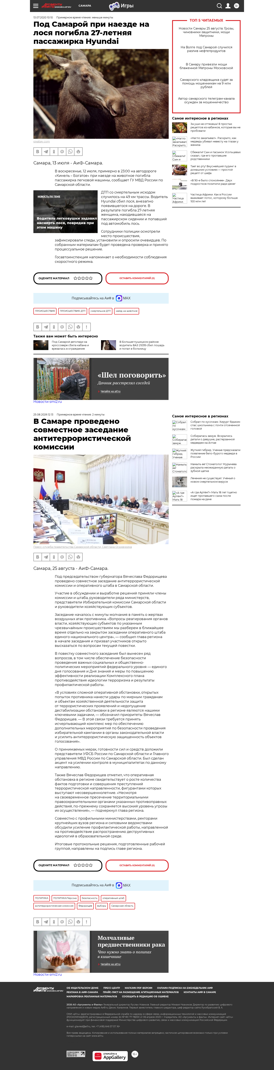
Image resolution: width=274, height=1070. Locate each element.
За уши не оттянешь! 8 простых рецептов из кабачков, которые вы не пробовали (215, 127)
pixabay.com (41, 141)
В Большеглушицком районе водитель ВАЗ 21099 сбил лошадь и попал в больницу (141, 345)
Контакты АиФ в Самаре (200, 992)
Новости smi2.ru (47, 402)
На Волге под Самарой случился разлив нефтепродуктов (206, 49)
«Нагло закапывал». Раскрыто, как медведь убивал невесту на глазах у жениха (214, 141)
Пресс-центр (111, 988)
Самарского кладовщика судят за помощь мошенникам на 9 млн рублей (206, 83)
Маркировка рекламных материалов (92, 996)
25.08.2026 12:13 (43, 414)
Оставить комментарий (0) (137, 278)
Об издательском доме (82, 988)
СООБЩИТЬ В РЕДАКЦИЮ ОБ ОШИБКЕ (145, 996)
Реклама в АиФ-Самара (82, 992)
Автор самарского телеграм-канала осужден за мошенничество (206, 100)
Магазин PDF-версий (138, 988)
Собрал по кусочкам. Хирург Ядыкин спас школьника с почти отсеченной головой (215, 425)
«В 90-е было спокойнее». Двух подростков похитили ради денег (213, 182)
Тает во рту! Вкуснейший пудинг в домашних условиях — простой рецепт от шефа (213, 170)
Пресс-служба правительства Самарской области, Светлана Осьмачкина (82, 546)
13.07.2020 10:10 (43, 17)
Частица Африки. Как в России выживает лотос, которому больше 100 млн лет (214, 198)
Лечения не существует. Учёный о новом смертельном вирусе (213, 480)
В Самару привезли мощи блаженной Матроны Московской (206, 66)
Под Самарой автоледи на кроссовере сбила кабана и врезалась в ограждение (70, 345)
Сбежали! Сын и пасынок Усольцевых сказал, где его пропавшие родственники (216, 156)
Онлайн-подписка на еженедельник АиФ (185, 988)
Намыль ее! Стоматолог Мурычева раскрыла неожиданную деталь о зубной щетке (214, 468)
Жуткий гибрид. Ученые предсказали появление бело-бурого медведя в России (215, 453)
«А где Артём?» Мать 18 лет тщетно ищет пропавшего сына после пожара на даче (214, 496)
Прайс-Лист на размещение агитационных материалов (141, 992)
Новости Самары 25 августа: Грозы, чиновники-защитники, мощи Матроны (206, 32)
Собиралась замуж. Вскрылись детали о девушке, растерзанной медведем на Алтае (213, 439)
